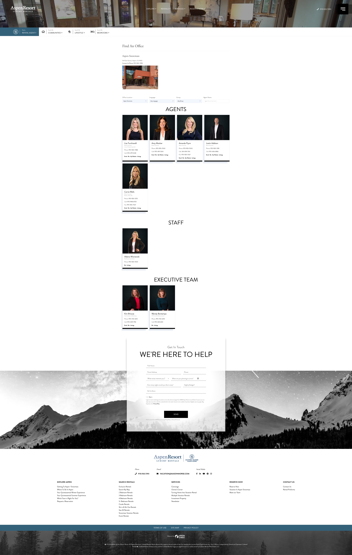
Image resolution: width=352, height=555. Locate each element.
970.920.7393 (325, 9)
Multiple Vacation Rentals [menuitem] (180, 495)
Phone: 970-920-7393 (136, 63)
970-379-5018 (131, 153)
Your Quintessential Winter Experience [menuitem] (71, 492)
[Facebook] (196, 473)
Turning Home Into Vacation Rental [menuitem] (184, 492)
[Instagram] (211, 473)
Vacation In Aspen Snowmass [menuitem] (240, 489)
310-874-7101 (186, 152)
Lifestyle (79, 32)
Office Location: (127, 97)
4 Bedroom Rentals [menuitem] (126, 498)
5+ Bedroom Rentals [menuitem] (126, 501)
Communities (54, 32)
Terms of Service (175, 419)
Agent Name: (207, 97)
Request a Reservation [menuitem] (65, 501)
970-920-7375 (133, 199)
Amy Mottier (157, 143)
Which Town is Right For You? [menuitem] (67, 498)
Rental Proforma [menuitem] (289, 489)
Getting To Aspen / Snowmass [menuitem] (67, 486)
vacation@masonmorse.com (174, 473)
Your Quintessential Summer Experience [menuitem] (71, 495)
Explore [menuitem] (150, 9)
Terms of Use (160, 527)
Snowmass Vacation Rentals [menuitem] (129, 513)
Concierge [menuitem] (175, 486)
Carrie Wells (129, 191)
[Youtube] (204, 473)
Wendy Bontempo (159, 313)
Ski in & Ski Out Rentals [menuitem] (127, 507)
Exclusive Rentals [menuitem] (125, 486)
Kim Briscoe (129, 313)
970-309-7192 (131, 322)
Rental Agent (28, 31)
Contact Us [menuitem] (287, 486)
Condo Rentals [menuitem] (124, 504)
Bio (129, 156)
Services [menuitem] (179, 9)
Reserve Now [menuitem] (196, 9)
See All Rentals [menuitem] (124, 510)
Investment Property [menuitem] (178, 498)
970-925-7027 (186, 155)
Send (176, 414)
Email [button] (125, 156)
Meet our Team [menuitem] (235, 492)
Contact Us (125, 63)
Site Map (175, 527)
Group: (178, 97)
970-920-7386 (133, 150)
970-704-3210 (160, 319)
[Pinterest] (207, 473)
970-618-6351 (159, 322)
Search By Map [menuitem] (124, 489)
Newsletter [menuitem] (175, 501)
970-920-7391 (214, 148)
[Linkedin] (200, 473)
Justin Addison (212, 143)
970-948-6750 (132, 202)
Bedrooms (102, 32)
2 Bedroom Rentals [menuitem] (126, 492)
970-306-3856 (213, 152)
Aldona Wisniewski (132, 256)
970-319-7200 (159, 152)
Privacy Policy (156, 404)
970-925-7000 (160, 148)
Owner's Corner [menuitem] (177, 489)
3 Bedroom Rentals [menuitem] (126, 495)
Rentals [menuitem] (165, 9)
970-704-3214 (133, 319)
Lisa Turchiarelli (130, 143)
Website (134, 156)
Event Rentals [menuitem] (124, 516)
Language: (152, 97)
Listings (139, 156)
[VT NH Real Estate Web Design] (176, 537)
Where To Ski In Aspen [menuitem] (65, 489)
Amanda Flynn (185, 143)
